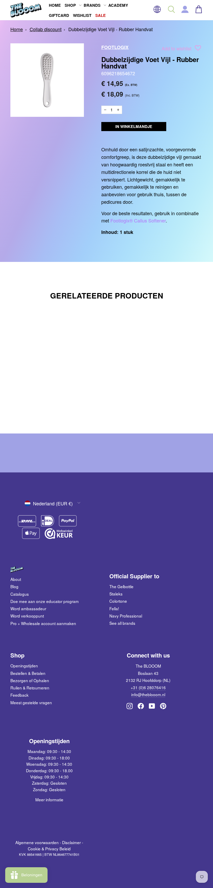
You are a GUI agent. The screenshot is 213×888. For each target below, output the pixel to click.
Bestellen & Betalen (27, 673)
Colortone (118, 601)
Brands (92, 5)
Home (55, 5)
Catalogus (19, 594)
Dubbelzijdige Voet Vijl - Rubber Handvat (110, 29)
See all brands (122, 623)
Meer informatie (49, 799)
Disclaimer (71, 842)
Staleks (116, 593)
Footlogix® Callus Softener (138, 220)
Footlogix (115, 47)
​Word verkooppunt (27, 616)
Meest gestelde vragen (31, 702)
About (15, 579)
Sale (100, 15)
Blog (14, 586)
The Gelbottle (121, 586)
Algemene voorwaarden (37, 842)
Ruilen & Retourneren (29, 687)
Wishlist (82, 15)
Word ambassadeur (28, 608)
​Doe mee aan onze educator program (44, 601)
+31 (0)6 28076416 (148, 687)
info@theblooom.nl (148, 694)
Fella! (114, 608)
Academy (118, 5)
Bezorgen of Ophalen (29, 680)
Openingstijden (24, 665)
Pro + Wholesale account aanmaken (43, 623)
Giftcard (59, 15)
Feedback (19, 695)
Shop (70, 5)
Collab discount (46, 29)
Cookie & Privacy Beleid (49, 848)
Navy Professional (125, 616)
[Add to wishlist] (198, 49)
